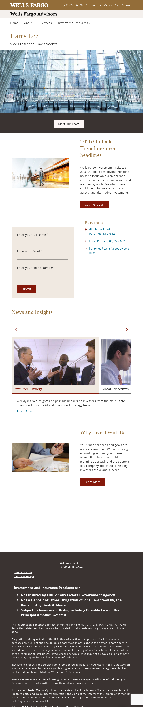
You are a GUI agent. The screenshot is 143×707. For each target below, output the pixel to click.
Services (46, 23)
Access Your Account (118, 5)
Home (14, 23)
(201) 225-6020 (72, 5)
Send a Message (24, 576)
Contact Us (93, 5)
